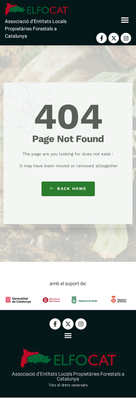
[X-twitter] (113, 38)
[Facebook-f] (101, 38)
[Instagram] (126, 38)
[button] (125, 20)
